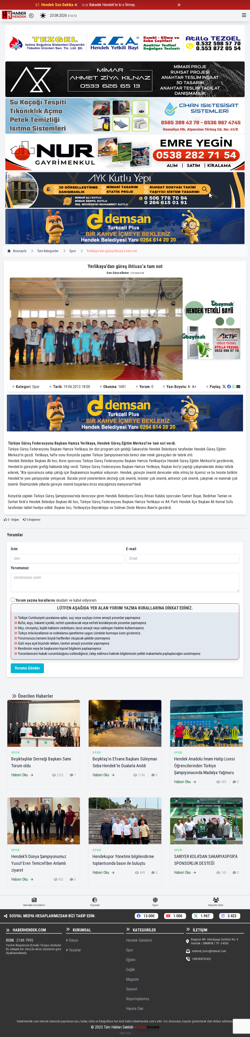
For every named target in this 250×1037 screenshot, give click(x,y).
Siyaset (131, 989)
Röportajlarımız (137, 999)
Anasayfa (19, 251)
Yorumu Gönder (27, 668)
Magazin (132, 979)
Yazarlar (74, 950)
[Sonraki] (179, 5)
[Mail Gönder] (238, 386)
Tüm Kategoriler (48, 251)
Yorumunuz (20, 568)
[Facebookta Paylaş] (229, 386)
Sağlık (130, 969)
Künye (73, 940)
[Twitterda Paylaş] (224, 386)
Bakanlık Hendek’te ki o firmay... (113, 4)
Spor (72, 251)
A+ (194, 386)
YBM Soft (125, 1033)
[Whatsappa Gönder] (233, 386)
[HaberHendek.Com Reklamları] (125, 42)
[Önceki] (76, 5)
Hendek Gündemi (139, 940)
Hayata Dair (135, 1008)
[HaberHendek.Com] (14, 15)
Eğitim (130, 959)
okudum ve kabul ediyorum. (56, 600)
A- (189, 386)
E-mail (131, 549)
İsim (14, 549)
